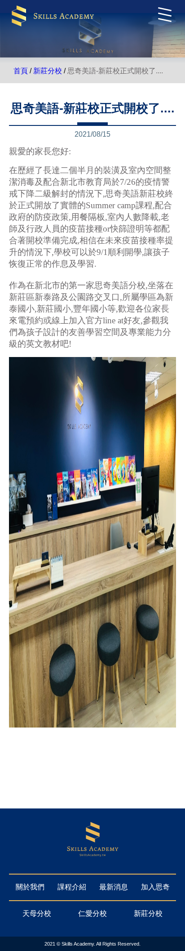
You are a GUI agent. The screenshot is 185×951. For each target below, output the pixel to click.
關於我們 (30, 887)
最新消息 (113, 887)
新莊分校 (47, 71)
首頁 (20, 71)
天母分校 (36, 913)
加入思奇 (155, 887)
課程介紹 (71, 887)
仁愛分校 (92, 913)
